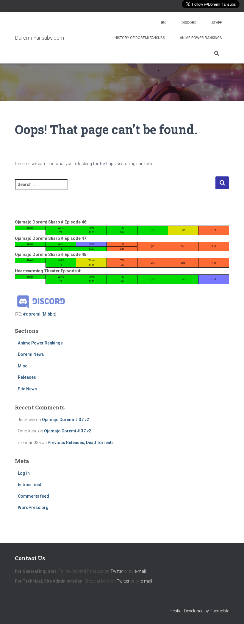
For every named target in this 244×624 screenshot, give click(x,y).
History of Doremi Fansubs (140, 38)
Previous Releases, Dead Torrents (81, 442)
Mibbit (49, 314)
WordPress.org (33, 507)
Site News (27, 388)
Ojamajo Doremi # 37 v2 (65, 419)
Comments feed (33, 496)
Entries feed (29, 484)
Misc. (23, 366)
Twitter (116, 571)
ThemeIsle (219, 611)
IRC (164, 23)
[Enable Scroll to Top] (232, 612)
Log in (24, 473)
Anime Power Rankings (201, 38)
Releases (27, 377)
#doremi (31, 314)
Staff (217, 23)
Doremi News (31, 354)
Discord (189, 23)
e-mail (140, 571)
